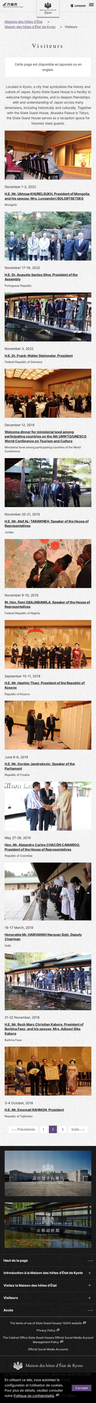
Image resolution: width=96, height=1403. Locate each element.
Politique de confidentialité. (34, 1396)
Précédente (26, 1129)
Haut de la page (14, 1262)
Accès (6, 1312)
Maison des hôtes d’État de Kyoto (30, 27)
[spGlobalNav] (91, 4)
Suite (75, 1129)
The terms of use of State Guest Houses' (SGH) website (46, 1323)
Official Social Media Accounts (48, 1349)
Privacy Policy (46, 1330)
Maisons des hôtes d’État (24, 22)
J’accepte (81, 1388)
